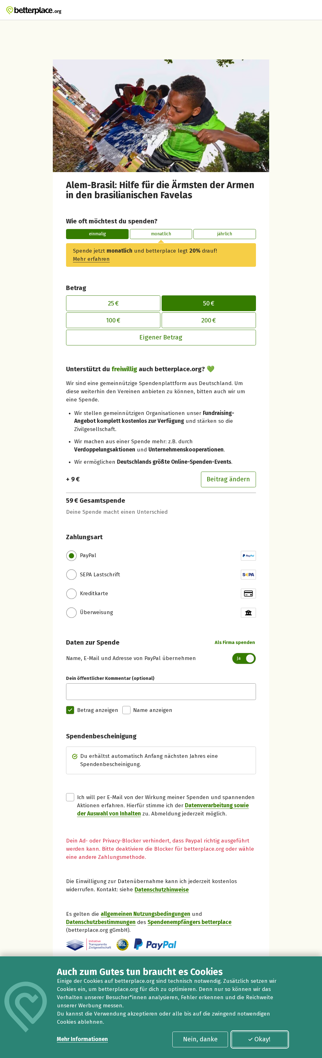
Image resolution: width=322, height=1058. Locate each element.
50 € (208, 303)
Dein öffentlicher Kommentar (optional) (110, 678)
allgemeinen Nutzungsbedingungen (145, 914)
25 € (113, 303)
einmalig (97, 234)
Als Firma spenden (235, 642)
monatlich (161, 234)
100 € (113, 320)
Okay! (262, 1039)
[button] (122, 944)
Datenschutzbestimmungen (101, 922)
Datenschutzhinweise (162, 889)
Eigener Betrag (160, 337)
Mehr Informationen (82, 1039)
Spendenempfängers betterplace (189, 922)
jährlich (224, 234)
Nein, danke (200, 1039)
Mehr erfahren (91, 259)
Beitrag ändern (228, 479)
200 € (208, 320)
